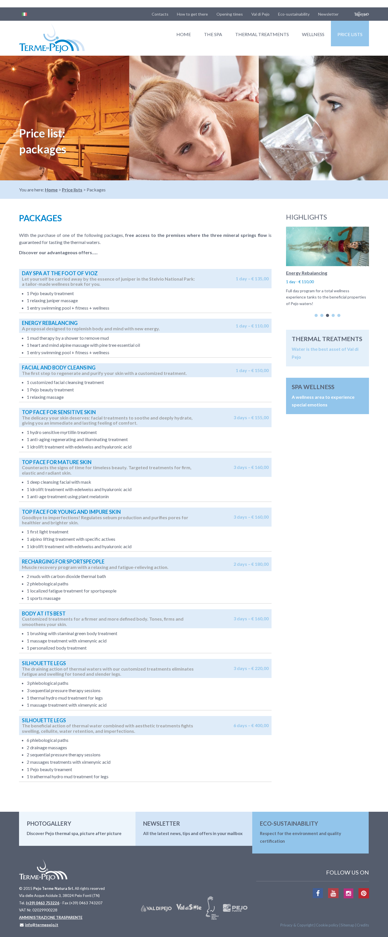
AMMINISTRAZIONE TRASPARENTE (50, 917)
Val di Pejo (260, 14)
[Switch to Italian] (24, 14)
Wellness (313, 34)
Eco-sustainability (294, 14)
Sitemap (347, 925)
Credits (363, 925)
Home (183, 34)
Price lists (349, 34)
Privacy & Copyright (297, 925)
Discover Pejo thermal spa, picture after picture (74, 833)
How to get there (192, 14)
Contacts (160, 14)
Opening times (229, 14)
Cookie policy (327, 925)
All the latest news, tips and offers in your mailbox (193, 833)
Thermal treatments (262, 34)
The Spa (213, 34)
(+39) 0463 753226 (42, 903)
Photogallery (49, 823)
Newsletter (328, 14)
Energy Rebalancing (306, 273)
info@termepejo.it (41, 925)
